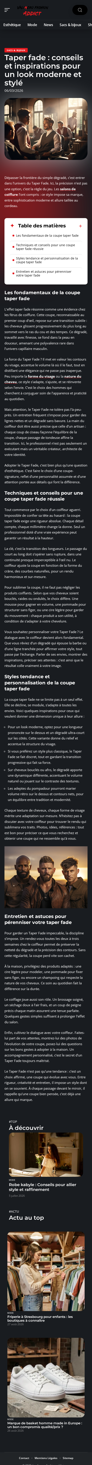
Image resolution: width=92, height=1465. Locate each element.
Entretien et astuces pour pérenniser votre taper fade (43, 273)
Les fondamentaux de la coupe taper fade (47, 235)
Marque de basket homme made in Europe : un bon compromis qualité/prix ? (44, 1425)
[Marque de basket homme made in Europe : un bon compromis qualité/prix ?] (46, 1377)
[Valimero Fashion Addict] (32, 10)
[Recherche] (80, 10)
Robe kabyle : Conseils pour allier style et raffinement (42, 1187)
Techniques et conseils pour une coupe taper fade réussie (45, 247)
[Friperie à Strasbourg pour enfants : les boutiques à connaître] (46, 1271)
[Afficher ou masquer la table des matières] (74, 226)
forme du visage (41, 376)
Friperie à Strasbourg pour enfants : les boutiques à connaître (40, 1319)
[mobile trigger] (8, 10)
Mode (12, 1180)
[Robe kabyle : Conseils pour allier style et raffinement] (46, 1155)
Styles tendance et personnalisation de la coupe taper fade (47, 260)
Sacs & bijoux (16, 50)
